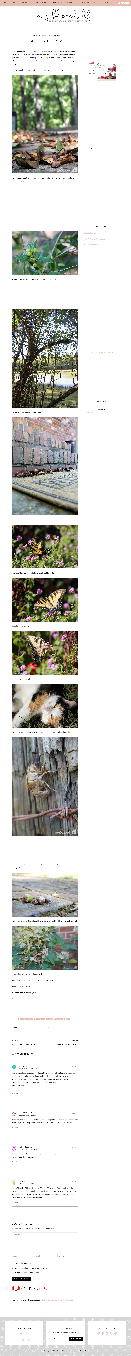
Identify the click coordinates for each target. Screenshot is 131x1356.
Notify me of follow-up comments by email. (31, 1268)
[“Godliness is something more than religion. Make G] (113, 268)
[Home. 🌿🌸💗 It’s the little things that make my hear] (89, 275)
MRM (85, 1351)
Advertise (24, 1333)
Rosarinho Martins (26, 1113)
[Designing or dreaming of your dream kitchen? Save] (89, 261)
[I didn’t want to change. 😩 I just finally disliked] (89, 268)
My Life (49, 46)
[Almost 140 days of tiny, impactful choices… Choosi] (101, 268)
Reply (74, 1066)
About (13, 3)
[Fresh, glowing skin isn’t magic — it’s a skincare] (101, 261)
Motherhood (41, 46)
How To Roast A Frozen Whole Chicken (98, 239)
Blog (107, 3)
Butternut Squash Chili (92, 234)
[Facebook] (119, 3)
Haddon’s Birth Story (91, 245)
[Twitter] (127, 3)
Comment (17, 1235)
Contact (24, 1336)
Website (61, 1256)
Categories (101, 409)
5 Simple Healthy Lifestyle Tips (23, 1042)
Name (15, 1256)
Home (6, 3)
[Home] (30, 35)
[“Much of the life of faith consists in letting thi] (101, 275)
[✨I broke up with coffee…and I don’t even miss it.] (113, 261)
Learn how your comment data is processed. (59, 1300)
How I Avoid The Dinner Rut (67, 1042)
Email (38, 1256)
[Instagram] (122, 3)
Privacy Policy (26, 1263)
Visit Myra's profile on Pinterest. (101, 353)
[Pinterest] (124, 3)
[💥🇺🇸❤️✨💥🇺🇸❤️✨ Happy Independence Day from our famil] (113, 275)
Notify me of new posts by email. (26, 1273)
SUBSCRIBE (76, 1339)
